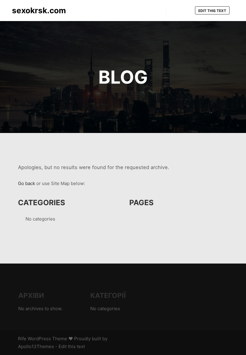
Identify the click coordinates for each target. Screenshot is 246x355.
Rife (22, 338)
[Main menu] (186, 11)
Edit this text (212, 10)
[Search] (175, 11)
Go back (26, 183)
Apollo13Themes (36, 346)
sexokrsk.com (39, 10)
